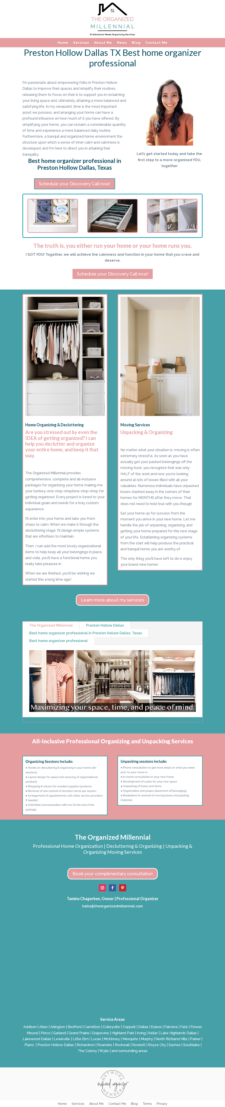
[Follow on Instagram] (102, 887)
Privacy (162, 1103)
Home (63, 43)
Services (81, 43)
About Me (103, 43)
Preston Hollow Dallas (105, 625)
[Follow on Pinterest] (122, 887)
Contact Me (156, 43)
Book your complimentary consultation (113, 873)
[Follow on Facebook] (112, 887)
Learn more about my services (112, 600)
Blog (136, 43)
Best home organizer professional (58, 641)
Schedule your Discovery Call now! (74, 183)
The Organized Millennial (51, 625)
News (122, 43)
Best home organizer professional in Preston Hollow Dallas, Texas (85, 633)
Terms (147, 1103)
